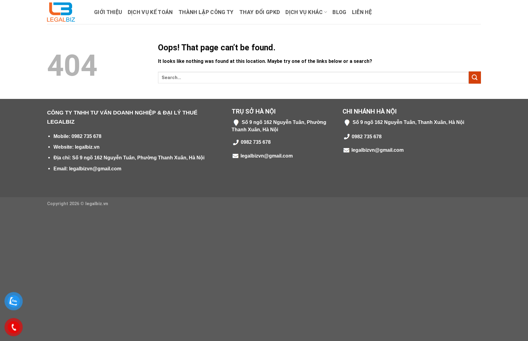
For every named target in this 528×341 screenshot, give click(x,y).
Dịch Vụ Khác (304, 12)
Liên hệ (362, 12)
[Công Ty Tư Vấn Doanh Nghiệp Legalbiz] (66, 12)
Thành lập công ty (206, 12)
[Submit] (475, 77)
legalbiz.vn (87, 147)
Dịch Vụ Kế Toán (150, 12)
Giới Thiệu (108, 12)
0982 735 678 (86, 136)
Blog (339, 12)
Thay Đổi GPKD (259, 12)
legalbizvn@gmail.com (95, 168)
